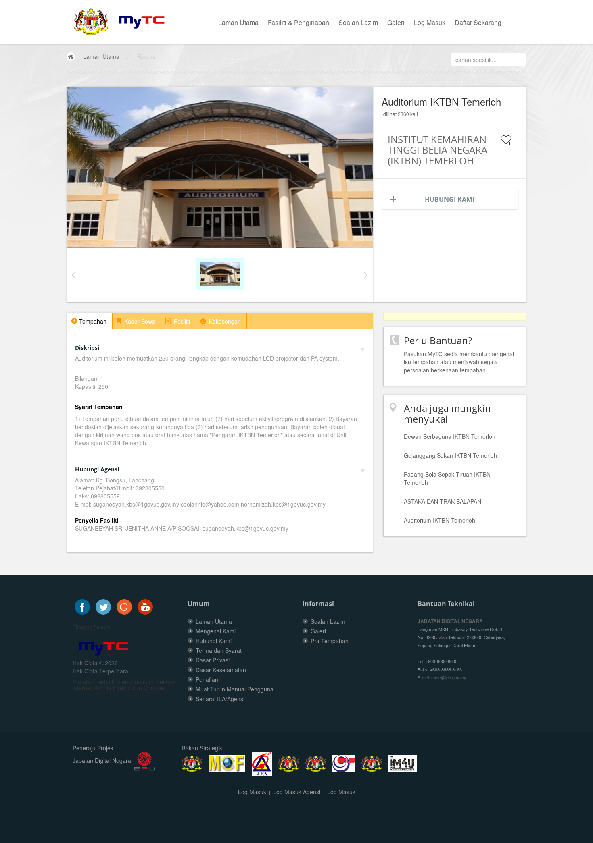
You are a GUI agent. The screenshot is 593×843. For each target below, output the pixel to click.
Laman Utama (238, 22)
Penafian (207, 679)
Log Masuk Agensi (296, 792)
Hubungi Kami (449, 199)
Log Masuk (429, 22)
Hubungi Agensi (97, 469)
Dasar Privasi (213, 660)
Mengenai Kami (216, 631)
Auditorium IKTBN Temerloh (439, 520)
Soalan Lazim (358, 22)
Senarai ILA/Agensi (220, 699)
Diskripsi (87, 347)
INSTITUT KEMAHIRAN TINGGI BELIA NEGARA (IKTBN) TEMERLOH (437, 150)
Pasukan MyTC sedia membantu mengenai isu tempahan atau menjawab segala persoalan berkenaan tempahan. (459, 362)
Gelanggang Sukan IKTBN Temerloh (450, 455)
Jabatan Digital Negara (102, 760)
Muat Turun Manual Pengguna (235, 689)
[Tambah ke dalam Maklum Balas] (506, 145)
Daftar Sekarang (478, 22)
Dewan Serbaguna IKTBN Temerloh (449, 436)
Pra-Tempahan (330, 641)
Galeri (396, 22)
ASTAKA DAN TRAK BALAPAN (442, 501)
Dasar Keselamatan (221, 670)
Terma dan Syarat (219, 650)
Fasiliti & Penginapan (298, 22)
